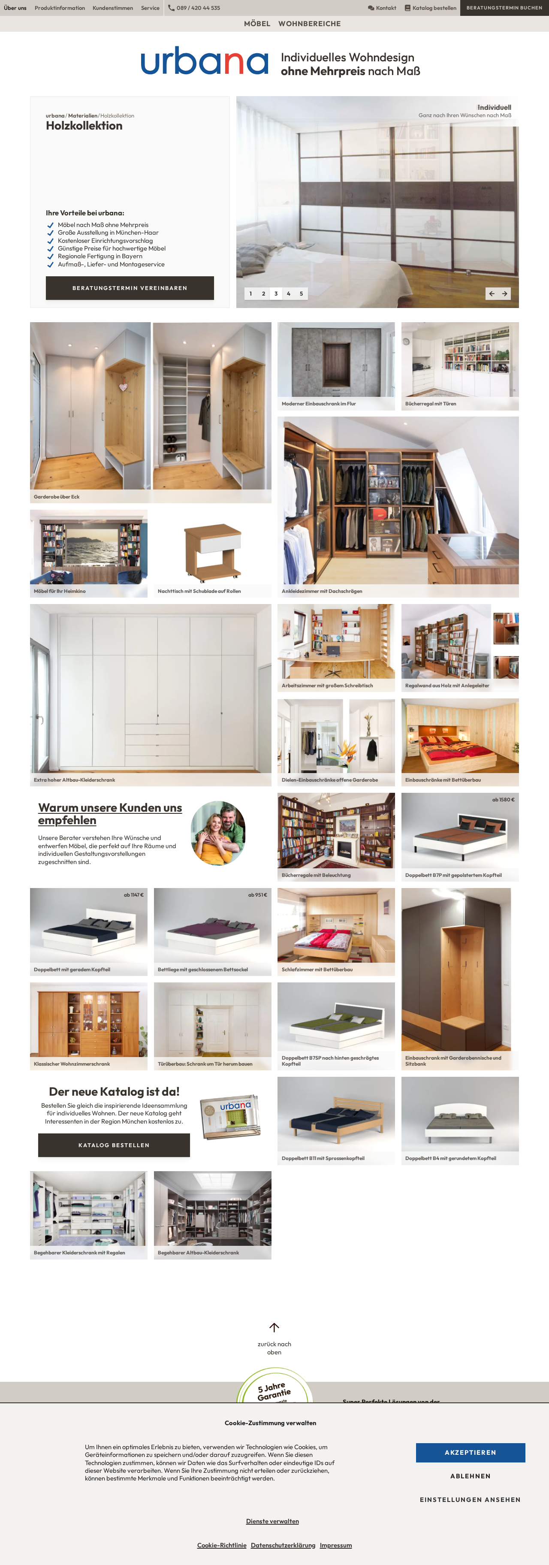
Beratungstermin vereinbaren (129, 287)
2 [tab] (263, 293)
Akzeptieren (471, 1452)
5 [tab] (301, 293)
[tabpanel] (377, 202)
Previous (492, 293)
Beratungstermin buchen (505, 8)
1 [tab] (251, 293)
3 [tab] (276, 293)
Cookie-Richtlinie (222, 1545)
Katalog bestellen (434, 7)
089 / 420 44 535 (198, 7)
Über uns (15, 7)
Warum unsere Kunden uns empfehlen (110, 814)
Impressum (336, 1545)
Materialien (82, 115)
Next (504, 293)
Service (150, 7)
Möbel (257, 23)
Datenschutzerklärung (283, 1545)
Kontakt (386, 7)
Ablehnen (470, 1476)
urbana (55, 115)
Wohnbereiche (309, 23)
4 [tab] (288, 293)
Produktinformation (60, 7)
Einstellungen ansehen (470, 1500)
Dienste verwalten (272, 1521)
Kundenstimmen (113, 7)
